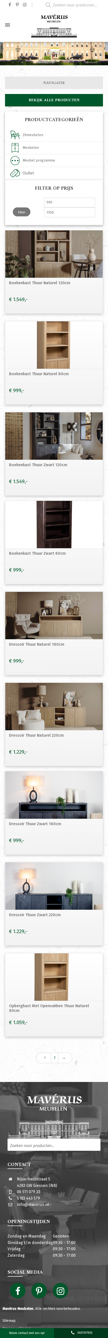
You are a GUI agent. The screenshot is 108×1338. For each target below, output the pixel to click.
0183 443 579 (28, 1198)
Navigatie (54, 83)
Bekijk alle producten (54, 100)
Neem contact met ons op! (27, 1333)
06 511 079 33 (28, 1191)
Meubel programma (39, 160)
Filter (21, 212)
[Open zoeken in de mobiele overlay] (75, 5)
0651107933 (84, 1333)
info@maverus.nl (33, 1204)
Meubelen (31, 148)
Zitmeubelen (33, 135)
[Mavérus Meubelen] (54, 24)
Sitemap (9, 1321)
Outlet (28, 173)
